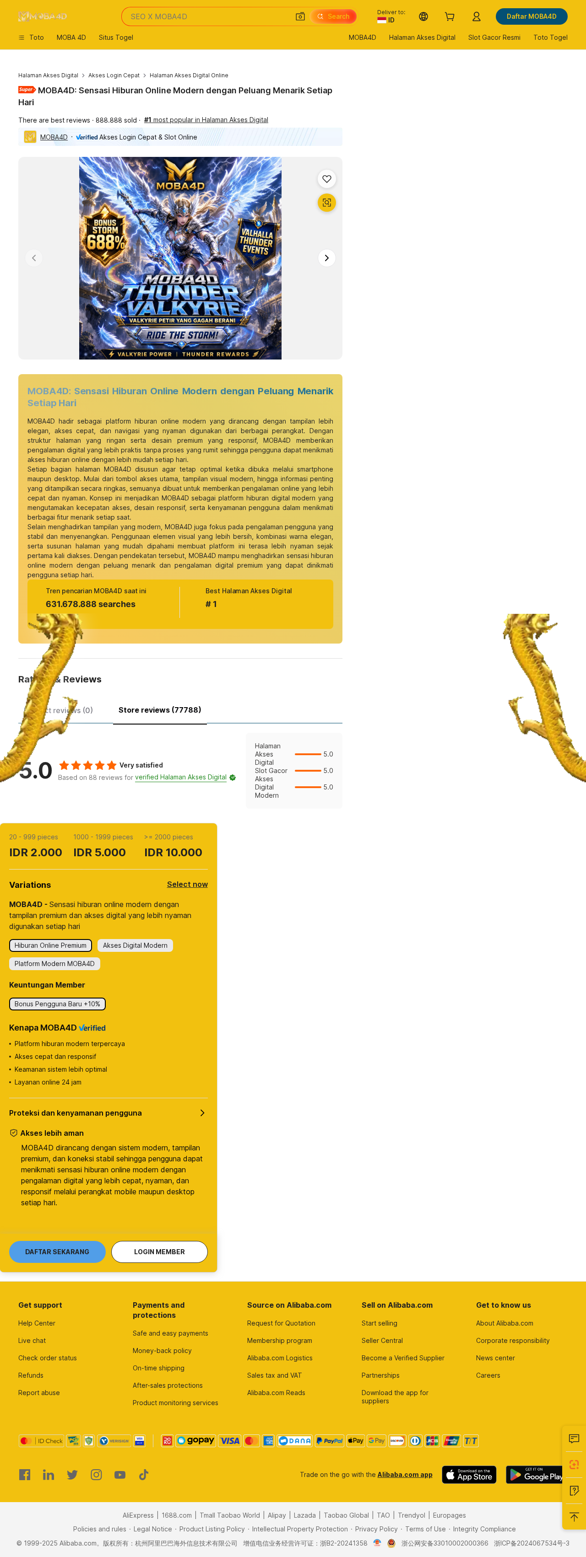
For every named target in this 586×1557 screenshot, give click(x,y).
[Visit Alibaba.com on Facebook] (24, 1474)
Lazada (305, 1515)
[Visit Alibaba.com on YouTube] (120, 1474)
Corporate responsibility (513, 1340)
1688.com (177, 1515)
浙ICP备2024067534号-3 (532, 1543)
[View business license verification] (377, 1543)
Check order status (47, 1358)
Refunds (30, 1375)
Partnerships (381, 1375)
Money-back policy (162, 1350)
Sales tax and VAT (274, 1375)
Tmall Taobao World (230, 1515)
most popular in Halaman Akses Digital (206, 119)
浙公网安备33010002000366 (445, 1543)
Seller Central (382, 1340)
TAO (383, 1515)
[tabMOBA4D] (180, 771)
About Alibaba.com (504, 1323)
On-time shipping (158, 1368)
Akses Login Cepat (114, 75)
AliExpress (138, 1515)
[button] (300, 16)
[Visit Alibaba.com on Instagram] (96, 1474)
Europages (449, 1515)
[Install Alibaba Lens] (574, 1464)
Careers (488, 1375)
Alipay (277, 1515)
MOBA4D (54, 137)
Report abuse (39, 1392)
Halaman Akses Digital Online (189, 75)
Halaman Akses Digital (48, 75)
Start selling (379, 1323)
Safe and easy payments (170, 1333)
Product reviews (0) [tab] (58, 710)
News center (495, 1358)
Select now (187, 884)
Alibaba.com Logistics (280, 1358)
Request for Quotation (281, 1323)
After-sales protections (168, 1385)
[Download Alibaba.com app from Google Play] (537, 1475)
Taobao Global (346, 1515)
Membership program (279, 1340)
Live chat (32, 1340)
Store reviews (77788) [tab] (160, 709)
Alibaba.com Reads (276, 1392)
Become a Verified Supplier (403, 1358)
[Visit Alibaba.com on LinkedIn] (48, 1474)
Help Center (36, 1323)
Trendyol (411, 1515)
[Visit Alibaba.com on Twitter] (72, 1474)
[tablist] (180, 709)
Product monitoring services (175, 1403)
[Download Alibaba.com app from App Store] (469, 1475)
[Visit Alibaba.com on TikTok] (143, 1474)
